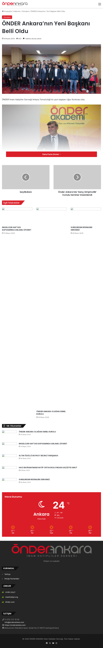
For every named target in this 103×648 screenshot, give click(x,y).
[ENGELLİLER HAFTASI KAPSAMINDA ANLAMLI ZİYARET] (17, 216)
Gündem (25, 11)
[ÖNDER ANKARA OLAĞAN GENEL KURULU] (51, 308)
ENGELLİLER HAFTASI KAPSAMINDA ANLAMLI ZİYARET (16, 228)
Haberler (17, 11)
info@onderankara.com (14, 622)
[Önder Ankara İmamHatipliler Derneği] (14, 4)
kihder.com (9, 602)
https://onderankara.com (14, 625)
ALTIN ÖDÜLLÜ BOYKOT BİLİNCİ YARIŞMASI (38, 455)
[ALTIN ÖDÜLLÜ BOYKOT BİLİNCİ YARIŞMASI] (9, 459)
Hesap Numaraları (11, 579)
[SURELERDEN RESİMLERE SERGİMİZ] (86, 216)
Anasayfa (8, 11)
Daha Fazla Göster (50, 154)
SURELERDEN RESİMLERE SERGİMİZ (81, 228)
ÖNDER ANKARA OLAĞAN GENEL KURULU (51, 412)
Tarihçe (7, 574)
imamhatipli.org (11, 597)
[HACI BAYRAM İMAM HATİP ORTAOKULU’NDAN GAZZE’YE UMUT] (9, 471)
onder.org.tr (10, 592)
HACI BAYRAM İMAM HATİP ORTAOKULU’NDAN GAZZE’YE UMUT (48, 467)
